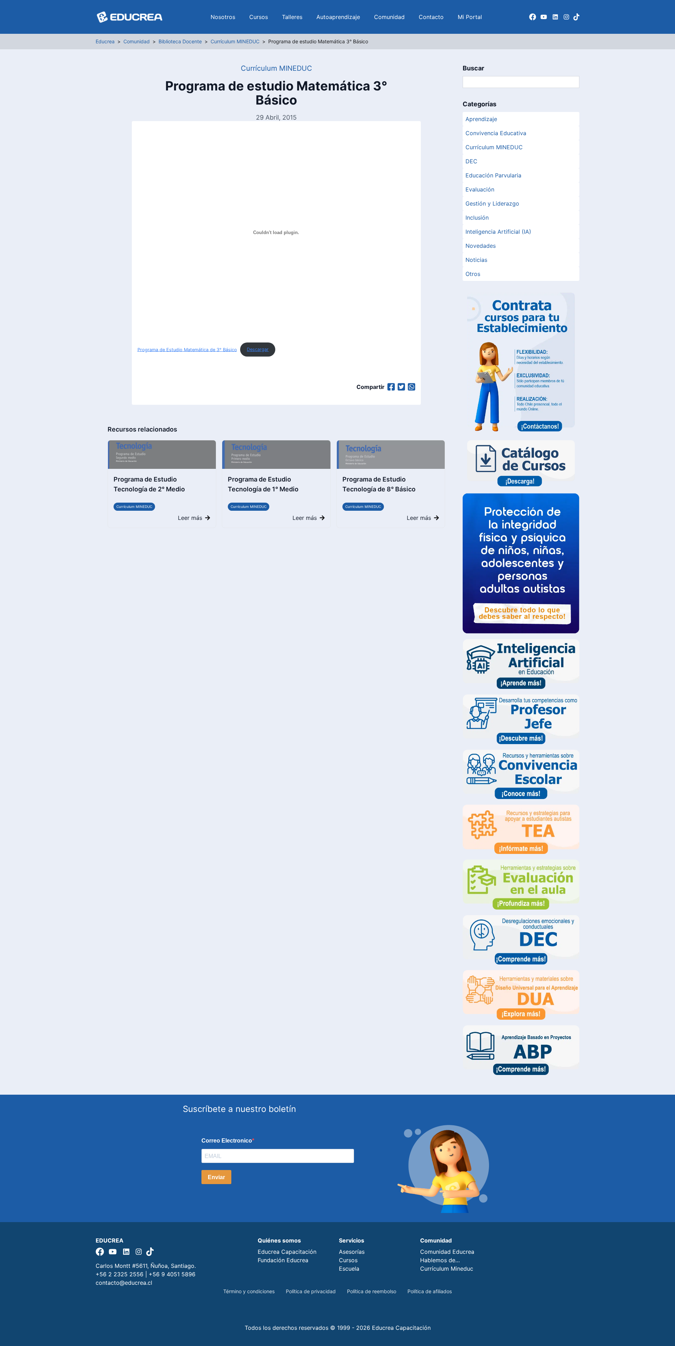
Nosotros (223, 16)
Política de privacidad (311, 1291)
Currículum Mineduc (446, 1268)
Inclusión (477, 217)
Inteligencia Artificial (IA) (498, 231)
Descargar (258, 349)
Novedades (480, 245)
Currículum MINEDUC (134, 506)
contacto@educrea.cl (124, 1282)
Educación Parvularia (493, 175)
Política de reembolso (371, 1291)
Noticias (476, 259)
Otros (472, 273)
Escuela (349, 1268)
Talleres (292, 16)
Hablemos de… (440, 1260)
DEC (471, 161)
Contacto (431, 16)
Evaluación (479, 189)
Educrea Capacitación (287, 1251)
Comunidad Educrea (447, 1251)
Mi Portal (470, 16)
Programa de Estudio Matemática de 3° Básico (187, 349)
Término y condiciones (249, 1291)
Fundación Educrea (283, 1260)
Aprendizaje (481, 118)
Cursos (258, 16)
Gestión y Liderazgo (492, 203)
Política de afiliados (429, 1291)
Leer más (190, 517)
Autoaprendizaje (338, 16)
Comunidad (389, 16)
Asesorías (352, 1251)
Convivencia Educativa (495, 133)
